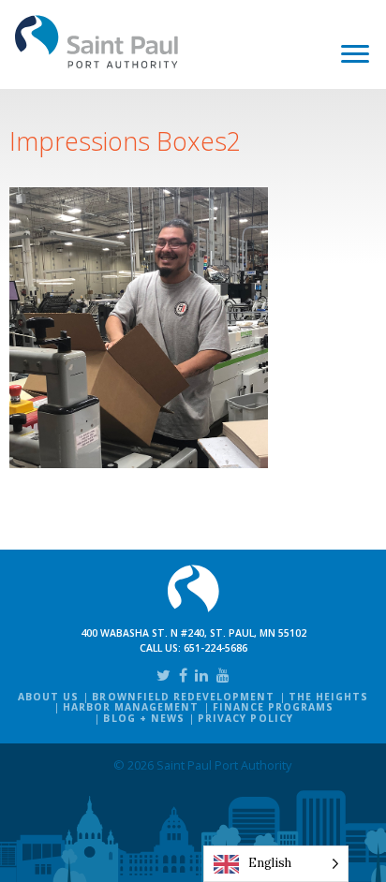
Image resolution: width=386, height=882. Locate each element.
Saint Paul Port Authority (97, 41)
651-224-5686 (215, 647)
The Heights (328, 696)
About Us (48, 696)
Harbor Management (131, 706)
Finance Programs (273, 706)
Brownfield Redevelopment (183, 696)
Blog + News (143, 718)
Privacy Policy (245, 718)
